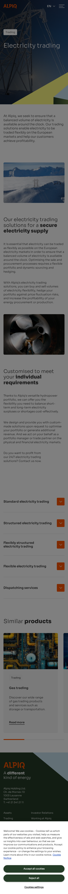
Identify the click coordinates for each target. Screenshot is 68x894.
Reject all (34, 878)
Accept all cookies (34, 868)
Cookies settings (34, 887)
